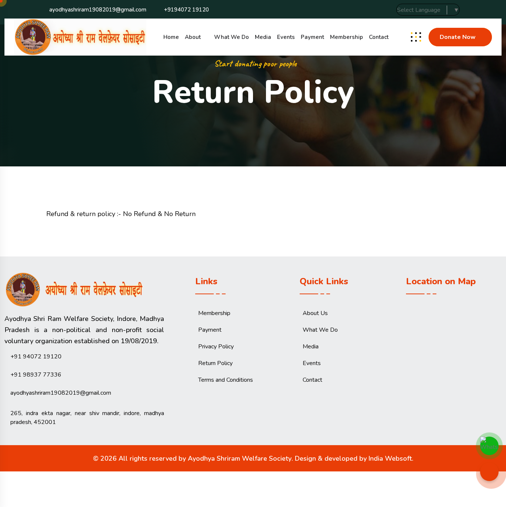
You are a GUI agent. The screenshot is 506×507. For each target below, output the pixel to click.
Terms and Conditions (225, 380)
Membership (346, 37)
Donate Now (458, 37)
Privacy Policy (216, 346)
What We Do (231, 37)
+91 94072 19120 (35, 356)
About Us (315, 313)
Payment (312, 37)
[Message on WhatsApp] (489, 444)
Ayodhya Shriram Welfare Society (240, 458)
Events (286, 37)
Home (171, 37)
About (193, 37)
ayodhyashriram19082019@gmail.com (97, 9)
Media (263, 37)
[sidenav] (416, 37)
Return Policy (215, 363)
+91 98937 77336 (35, 375)
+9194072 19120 (186, 9)
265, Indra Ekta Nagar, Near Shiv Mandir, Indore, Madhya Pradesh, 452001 (87, 417)
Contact (379, 37)
